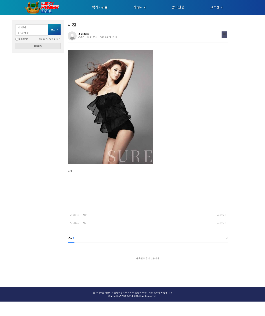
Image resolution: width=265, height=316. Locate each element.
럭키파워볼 (100, 7)
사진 (85, 215)
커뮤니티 (139, 7)
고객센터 (216, 7)
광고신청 (177, 7)
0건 (83, 37)
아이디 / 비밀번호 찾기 (50, 39)
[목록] (224, 34)
